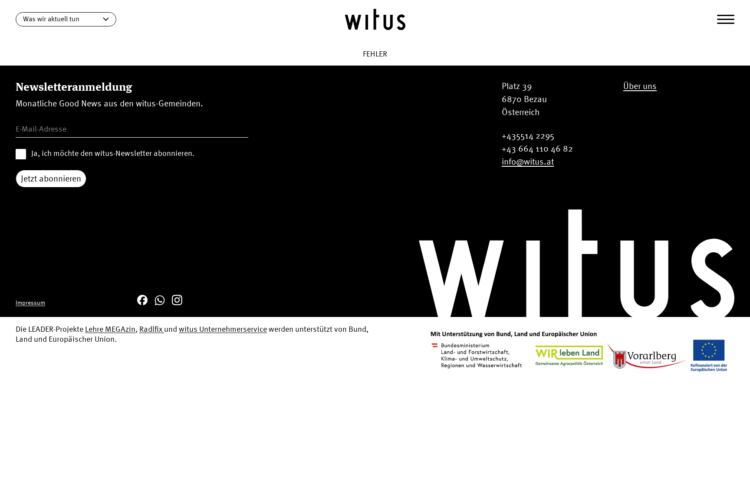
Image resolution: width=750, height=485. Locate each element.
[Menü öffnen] (725, 19)
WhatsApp (160, 300)
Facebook (142, 300)
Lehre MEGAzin (110, 328)
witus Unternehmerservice (223, 328)
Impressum (30, 302)
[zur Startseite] (375, 19)
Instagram (177, 300)
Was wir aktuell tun (51, 19)
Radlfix (151, 328)
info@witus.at (528, 161)
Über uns (640, 86)
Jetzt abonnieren (51, 178)
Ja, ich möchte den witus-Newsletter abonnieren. (112, 153)
